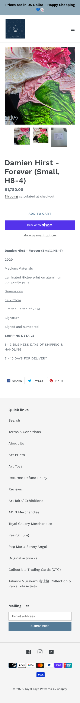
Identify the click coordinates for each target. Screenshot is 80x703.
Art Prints (17, 455)
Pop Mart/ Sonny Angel (28, 547)
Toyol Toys (32, 688)
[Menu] (72, 28)
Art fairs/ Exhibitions (26, 501)
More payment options (40, 235)
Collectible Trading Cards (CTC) (35, 570)
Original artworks (23, 558)
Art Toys (15, 466)
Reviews (15, 489)
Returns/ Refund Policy (28, 478)
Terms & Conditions (25, 432)
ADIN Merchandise (24, 512)
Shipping (11, 196)
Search (14, 420)
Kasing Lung (19, 535)
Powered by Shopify (53, 688)
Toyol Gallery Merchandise (30, 524)
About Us (16, 443)
